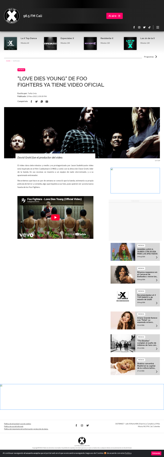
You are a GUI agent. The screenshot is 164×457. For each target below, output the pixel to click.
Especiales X (67, 38)
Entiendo (156, 453)
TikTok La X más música (149, 27)
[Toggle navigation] (158, 27)
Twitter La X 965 (144, 27)
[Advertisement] (135, 222)
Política (128, 453)
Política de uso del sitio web (13, 426)
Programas (149, 56)
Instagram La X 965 (139, 27)
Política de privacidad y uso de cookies (17, 424)
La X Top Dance (29, 38)
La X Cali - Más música (11, 16)
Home (8, 61)
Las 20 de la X (147, 38)
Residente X (107, 38)
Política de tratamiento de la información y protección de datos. (26, 429)
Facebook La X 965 (134, 27)
